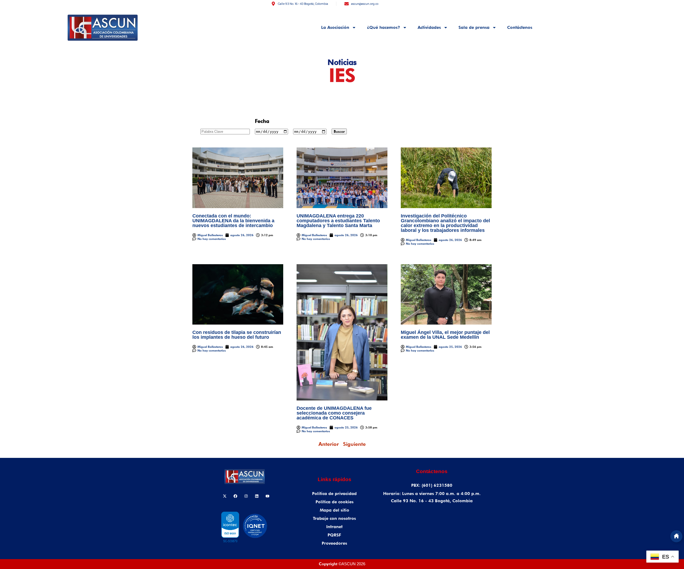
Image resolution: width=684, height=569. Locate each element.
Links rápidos (334, 479)
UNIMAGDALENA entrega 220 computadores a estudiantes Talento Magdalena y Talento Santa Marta (338, 220)
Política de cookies (334, 501)
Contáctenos (519, 27)
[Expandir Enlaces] (676, 536)
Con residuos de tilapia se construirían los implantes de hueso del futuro (236, 335)
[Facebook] (235, 496)
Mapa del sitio (334, 510)
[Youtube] (267, 496)
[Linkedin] (257, 496)
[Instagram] (246, 496)
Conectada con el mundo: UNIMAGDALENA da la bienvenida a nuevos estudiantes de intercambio (233, 220)
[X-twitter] (224, 496)
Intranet (334, 526)
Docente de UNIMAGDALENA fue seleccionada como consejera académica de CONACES (334, 413)
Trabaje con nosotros (334, 518)
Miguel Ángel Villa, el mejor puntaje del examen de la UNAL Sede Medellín (445, 335)
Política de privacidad (334, 493)
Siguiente (354, 444)
